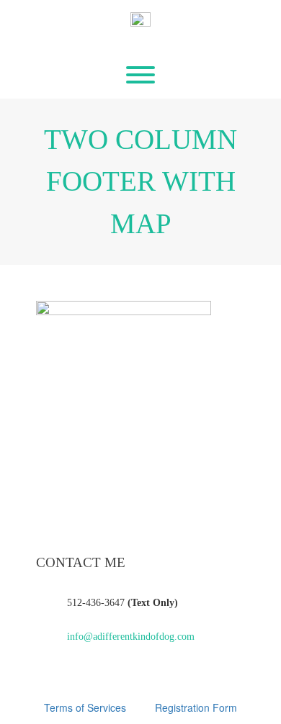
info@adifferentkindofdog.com (131, 636)
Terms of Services (85, 707)
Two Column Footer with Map (140, 181)
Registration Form (196, 707)
